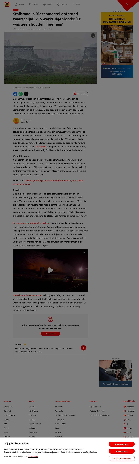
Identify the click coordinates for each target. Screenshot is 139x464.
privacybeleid (33, 456)
